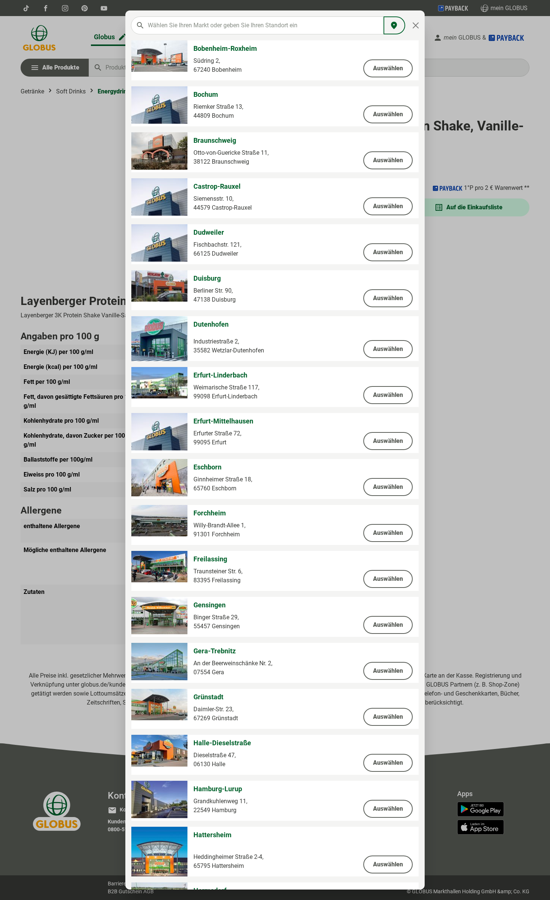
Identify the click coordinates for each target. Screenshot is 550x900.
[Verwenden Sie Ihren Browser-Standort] (394, 25)
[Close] (416, 25)
